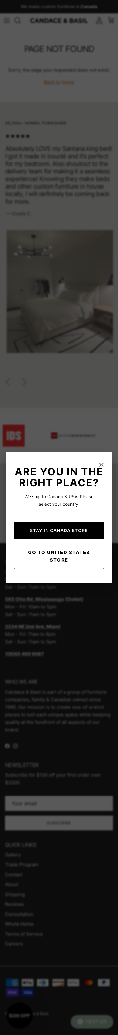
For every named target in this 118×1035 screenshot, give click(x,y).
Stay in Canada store (59, 530)
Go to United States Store (59, 556)
